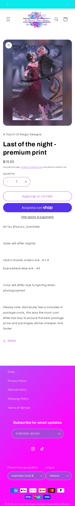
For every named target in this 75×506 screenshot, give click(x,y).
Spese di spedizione (31, 167)
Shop (11, 371)
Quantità (8, 173)
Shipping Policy (18, 398)
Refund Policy (17, 389)
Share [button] (12, 340)
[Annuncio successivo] (67, 4)
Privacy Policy (17, 381)
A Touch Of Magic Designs (30, 504)
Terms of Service (19, 407)
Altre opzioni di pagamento (37, 217)
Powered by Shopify (58, 504)
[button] (8, 19)
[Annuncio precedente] (7, 4)
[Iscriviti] (58, 433)
